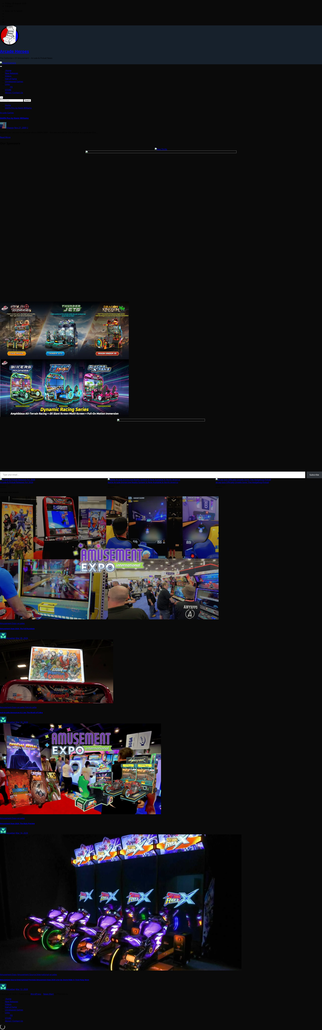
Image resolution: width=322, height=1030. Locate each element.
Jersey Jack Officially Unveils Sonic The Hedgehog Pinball (242, 482)
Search (27, 100)
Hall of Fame (11, 78)
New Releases (11, 73)
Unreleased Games (14, 81)
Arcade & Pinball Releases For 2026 (16, 482)
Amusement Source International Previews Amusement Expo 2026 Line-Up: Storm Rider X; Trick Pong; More (44, 980)
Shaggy (10, 127)
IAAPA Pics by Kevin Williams (18, 108)
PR (11, 87)
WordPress (36, 994)
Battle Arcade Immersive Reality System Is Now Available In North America (143, 482)
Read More (5, 137)
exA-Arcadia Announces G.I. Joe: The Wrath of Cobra (21, 712)
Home (8, 70)
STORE (8, 89)
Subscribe (314, 474)
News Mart (48, 994)
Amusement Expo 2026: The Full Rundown (17, 629)
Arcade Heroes (14, 51)
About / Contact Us (14, 92)
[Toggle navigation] (1, 66)
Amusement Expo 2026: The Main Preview (17, 823)
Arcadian (11, 638)
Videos (8, 76)
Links (7, 84)
